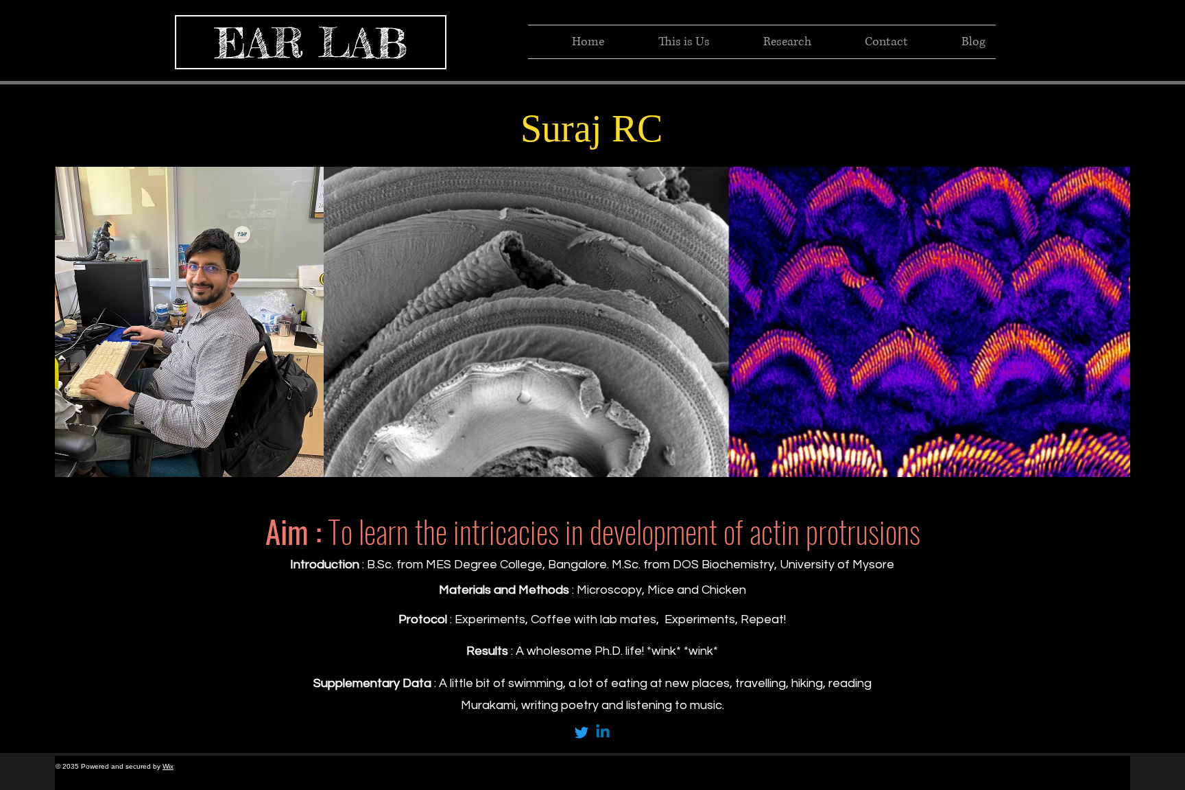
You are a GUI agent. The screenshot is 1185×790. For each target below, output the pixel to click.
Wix (168, 766)
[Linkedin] (603, 732)
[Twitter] (581, 732)
